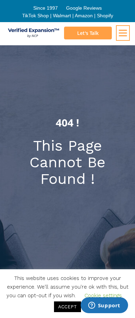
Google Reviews (84, 8)
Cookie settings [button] (103, 295)
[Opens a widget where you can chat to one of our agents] (104, 306)
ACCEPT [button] (67, 306)
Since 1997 (45, 8)
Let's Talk (88, 33)
